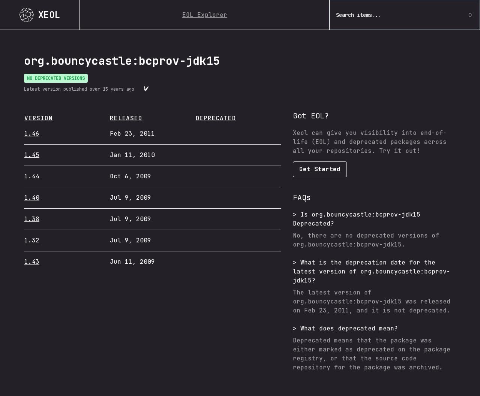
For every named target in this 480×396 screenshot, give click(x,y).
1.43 (31, 262)
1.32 (31, 240)
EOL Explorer (204, 15)
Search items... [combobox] (358, 15)
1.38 (31, 219)
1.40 (31, 198)
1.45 (31, 155)
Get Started (319, 169)
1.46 (31, 133)
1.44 (31, 176)
